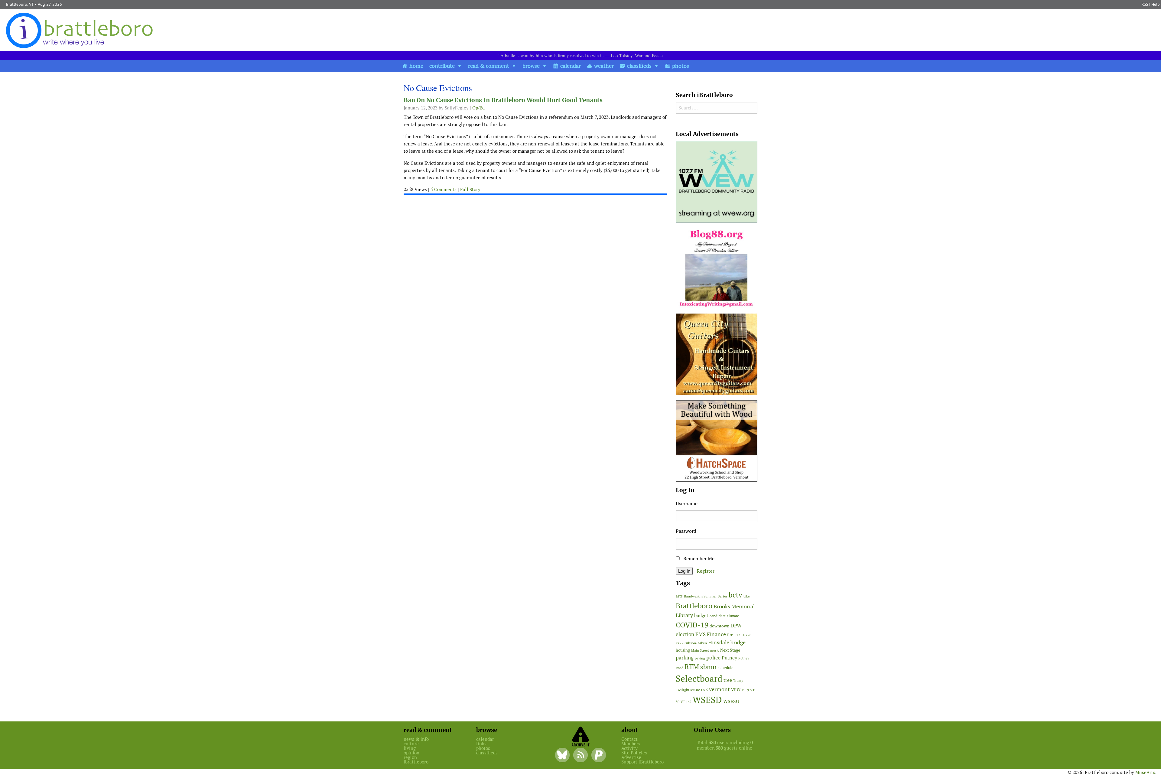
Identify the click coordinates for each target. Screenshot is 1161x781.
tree (728, 680)
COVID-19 (692, 625)
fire (730, 634)
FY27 (679, 643)
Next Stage (730, 650)
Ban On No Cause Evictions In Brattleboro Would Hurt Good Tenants (503, 100)
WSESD (707, 700)
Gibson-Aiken (696, 643)
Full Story (470, 189)
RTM (692, 666)
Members (630, 743)
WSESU (731, 701)
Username (687, 503)
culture (411, 743)
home (416, 65)
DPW (736, 625)
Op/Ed (478, 108)
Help (1155, 4)
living (410, 748)
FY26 (747, 634)
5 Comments (444, 189)
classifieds (639, 65)
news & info (416, 739)
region (410, 757)
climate (733, 615)
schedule (725, 667)
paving (700, 658)
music (714, 650)
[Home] (81, 30)
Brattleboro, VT (20, 4)
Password (686, 531)
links (481, 743)
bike (746, 596)
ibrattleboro (416, 762)
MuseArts (1145, 772)
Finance (716, 634)
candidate (718, 615)
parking (685, 657)
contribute (442, 65)
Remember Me (698, 558)
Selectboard (699, 678)
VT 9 (745, 690)
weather (604, 65)
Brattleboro (694, 605)
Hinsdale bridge (727, 642)
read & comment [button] (488, 65)
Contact (629, 739)
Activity (629, 748)
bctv (735, 595)
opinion (411, 752)
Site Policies (634, 752)
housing (683, 650)
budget (701, 615)
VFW (735, 689)
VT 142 (686, 702)
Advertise (631, 757)
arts (679, 596)
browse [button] (531, 65)
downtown (719, 626)
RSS (1144, 4)
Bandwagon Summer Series (705, 596)
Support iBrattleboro (642, 762)
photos (680, 65)
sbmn (708, 666)
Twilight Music (688, 690)
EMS (700, 634)
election (685, 634)
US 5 (704, 690)
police (713, 657)
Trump (738, 680)
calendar (570, 65)
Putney (729, 658)
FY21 (738, 635)
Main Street (700, 650)
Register (705, 571)
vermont (719, 689)
